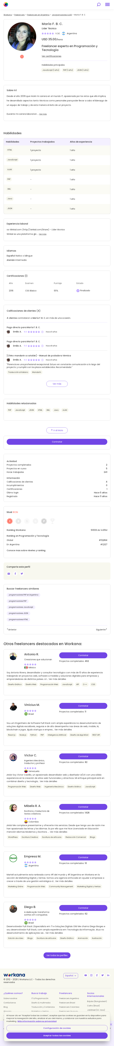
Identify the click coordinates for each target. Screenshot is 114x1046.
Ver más (43, 114)
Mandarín (36, 372)
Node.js (23, 735)
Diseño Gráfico (15, 684)
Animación (83, 938)
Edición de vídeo (15, 938)
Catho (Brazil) (93, 1005)
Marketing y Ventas (40, 1011)
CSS (93, 684)
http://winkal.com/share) (36, 229)
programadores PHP (17, 601)
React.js (11, 735)
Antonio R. (31, 654)
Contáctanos (10, 1002)
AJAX (9, 169)
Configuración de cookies (57, 1028)
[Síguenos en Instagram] (91, 975)
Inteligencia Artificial (57, 735)
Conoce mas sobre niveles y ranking (26, 550)
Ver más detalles (57, 679)
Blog (6, 1007)
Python (33, 735)
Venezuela (33, 771)
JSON (9, 208)
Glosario (7, 1011)
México (32, 667)
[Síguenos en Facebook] (97, 975)
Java (9, 198)
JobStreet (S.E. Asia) (96, 1010)
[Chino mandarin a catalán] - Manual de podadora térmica (39, 355)
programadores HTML (18, 619)
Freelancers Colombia (69, 1007)
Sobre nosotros (10, 998)
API (77, 684)
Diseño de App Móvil (79, 735)
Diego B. (30, 907)
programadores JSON (18, 613)
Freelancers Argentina (69, 998)
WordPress (13, 837)
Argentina (72, 33)
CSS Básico (31, 290)
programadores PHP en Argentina (23, 595)
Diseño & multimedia (40, 1002)
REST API (96, 735)
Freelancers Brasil (67, 1002)
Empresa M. (32, 856)
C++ (85, 684)
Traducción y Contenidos (43, 1007)
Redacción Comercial (76, 837)
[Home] (5, 4)
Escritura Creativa (30, 837)
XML (9, 189)
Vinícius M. (32, 705)
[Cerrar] (111, 1024)
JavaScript (12, 159)
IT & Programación (39, 998)
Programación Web (49, 684)
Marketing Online (15, 886)
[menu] (107, 4)
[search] (98, 4)
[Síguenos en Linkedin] (108, 975)
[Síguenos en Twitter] (102, 975)
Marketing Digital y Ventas (89, 886)
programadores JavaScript (21, 607)
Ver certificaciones (51, 56)
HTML (9, 150)
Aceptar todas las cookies (57, 1035)
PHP (8, 179)
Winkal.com (16, 229)
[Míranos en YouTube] (85, 975)
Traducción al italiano (18, 372)
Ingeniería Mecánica (54, 786)
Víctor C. (30, 755)
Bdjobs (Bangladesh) (97, 1001)
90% (56, 290)
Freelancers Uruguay (68, 1011)
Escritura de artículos (51, 837)
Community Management (61, 886)
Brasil (31, 714)
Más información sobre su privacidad (37, 1021)
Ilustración (97, 938)
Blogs (92, 837)
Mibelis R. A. (32, 806)
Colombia (33, 821)
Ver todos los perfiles (57, 955)
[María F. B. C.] (15, 573)
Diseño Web (31, 684)
